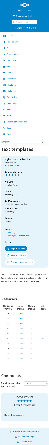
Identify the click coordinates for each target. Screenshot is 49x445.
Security (10, 116)
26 (42, 359)
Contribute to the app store (26, 431)
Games (10, 73)
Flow (9, 134)
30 (42, 339)
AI (8, 48)
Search (9, 110)
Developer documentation (18, 236)
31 (42, 334)
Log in (17, 28)
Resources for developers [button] (24, 16)
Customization (12, 54)
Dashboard (11, 60)
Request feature (18, 255)
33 (42, 324)
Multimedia (11, 91)
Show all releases (12, 166)
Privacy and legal (26, 436)
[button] (5, 142)
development (18, 415)
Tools (9, 128)
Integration (11, 79)
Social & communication (17, 122)
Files (9, 67)
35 (42, 314)
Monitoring (11, 85)
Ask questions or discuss (22, 262)
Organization (12, 103)
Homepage (12, 233)
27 (42, 354)
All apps (10, 36)
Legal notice (26, 441)
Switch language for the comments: (10, 385)
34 (42, 319)
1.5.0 (20, 314)
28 (42, 349)
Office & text (12, 97)
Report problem (18, 248)
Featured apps (12, 42)
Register (31, 28)
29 (42, 344)
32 (42, 329)
